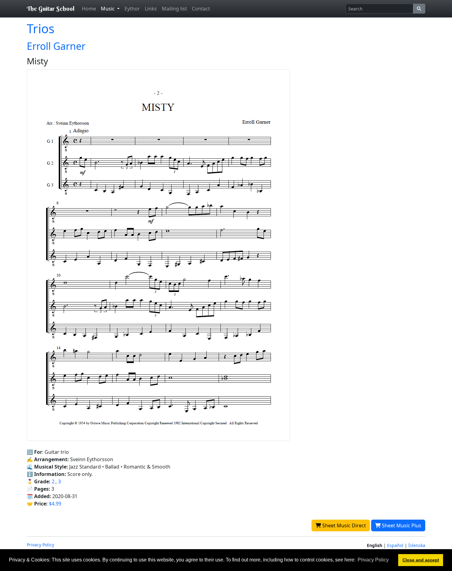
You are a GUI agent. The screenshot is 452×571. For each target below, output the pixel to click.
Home (89, 8)
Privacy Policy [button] (373, 559)
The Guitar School (50, 8)
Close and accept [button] (420, 559)
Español (395, 545)
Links (151, 8)
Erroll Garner (56, 46)
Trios (40, 28)
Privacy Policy (40, 545)
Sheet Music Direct (343, 525)
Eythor (132, 8)
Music (108, 8)
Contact (201, 8)
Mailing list (174, 8)
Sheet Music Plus (401, 525)
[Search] (419, 9)
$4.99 (55, 503)
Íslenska (416, 545)
